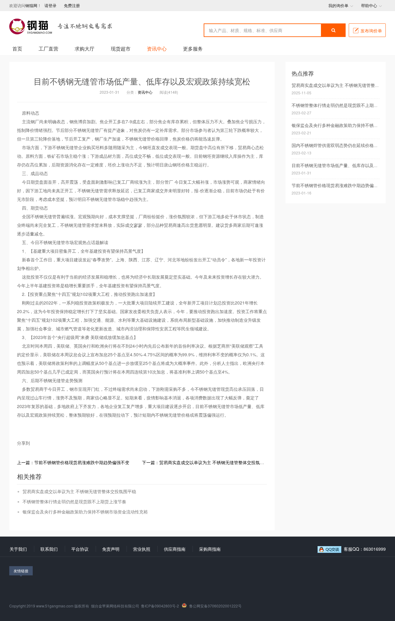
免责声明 (110, 549)
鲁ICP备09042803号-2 (160, 605)
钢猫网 (31, 5)
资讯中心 (157, 48)
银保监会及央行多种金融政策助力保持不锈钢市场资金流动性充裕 (85, 512)
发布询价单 (371, 30)
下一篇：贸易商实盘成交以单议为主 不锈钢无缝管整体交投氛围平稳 (207, 462)
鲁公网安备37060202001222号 (215, 605)
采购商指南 (210, 549)
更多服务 (193, 48)
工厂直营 (48, 48)
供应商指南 (174, 549)
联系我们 (49, 549)
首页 (17, 48)
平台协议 (80, 549)
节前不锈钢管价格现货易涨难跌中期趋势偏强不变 (339, 185)
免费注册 (72, 5)
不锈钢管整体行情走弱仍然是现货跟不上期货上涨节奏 (74, 501)
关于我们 (18, 549)
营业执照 (141, 549)
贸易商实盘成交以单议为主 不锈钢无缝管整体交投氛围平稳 (79, 491)
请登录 (51, 5)
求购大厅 (84, 48)
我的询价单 (338, 5)
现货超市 (121, 48)
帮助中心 (369, 5)
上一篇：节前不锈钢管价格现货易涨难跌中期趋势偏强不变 (73, 462)
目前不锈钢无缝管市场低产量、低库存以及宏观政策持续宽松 (142, 81)
